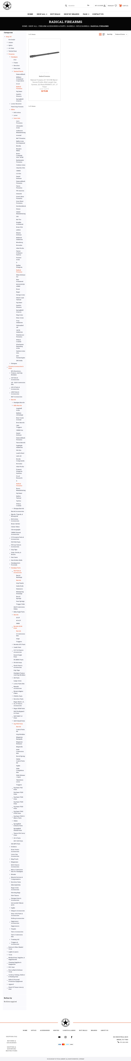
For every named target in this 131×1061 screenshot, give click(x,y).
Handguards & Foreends (15, 564)
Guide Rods (19, 586)
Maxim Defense (19, 234)
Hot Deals (55, 14)
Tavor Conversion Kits (17, 935)
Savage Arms (20, 295)
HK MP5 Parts (15, 844)
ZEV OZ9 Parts (18, 841)
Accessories (45, 1030)
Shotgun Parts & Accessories (16, 899)
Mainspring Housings (20, 592)
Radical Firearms (19, 87)
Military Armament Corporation (20, 79)
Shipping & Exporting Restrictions (11, 1049)
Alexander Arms (19, 127)
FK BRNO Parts (18, 660)
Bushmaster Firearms (20, 161)
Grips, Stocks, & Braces (16, 553)
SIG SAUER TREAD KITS (17, 904)
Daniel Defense (19, 177)
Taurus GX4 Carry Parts (19, 834)
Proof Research (19, 477)
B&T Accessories (16, 397)
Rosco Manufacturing (20, 489)
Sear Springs (20, 601)
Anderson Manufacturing (20, 131)
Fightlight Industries (19, 446)
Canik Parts (17, 647)
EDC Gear (11, 967)
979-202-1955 (124, 1042)
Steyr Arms (20, 318)
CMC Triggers (19, 426)
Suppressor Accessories (15, 922)
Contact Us (97, 14)
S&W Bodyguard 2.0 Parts (19, 712)
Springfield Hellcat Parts (18, 829)
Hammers (19, 589)
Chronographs (15, 529)
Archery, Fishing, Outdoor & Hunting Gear (16, 976)
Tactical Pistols (18, 71)
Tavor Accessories (17, 932)
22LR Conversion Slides (19, 608)
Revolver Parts (18, 699)
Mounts (13, 874)
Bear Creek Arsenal (20, 419)
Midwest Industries (19, 238)
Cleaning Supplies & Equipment (14, 963)
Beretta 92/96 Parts (18, 627)
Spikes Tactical (18, 497)
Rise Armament (19, 280)
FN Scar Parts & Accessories (16, 546)
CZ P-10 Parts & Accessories (18, 651)
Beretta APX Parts (19, 644)
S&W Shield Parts (19, 721)
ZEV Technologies (20, 357)
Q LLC (18, 84)
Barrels (13, 400)
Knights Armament (19, 223)
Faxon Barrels (20, 442)
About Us (104, 1030)
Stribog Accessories (17, 918)
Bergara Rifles (18, 150)
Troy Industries (19, 321)
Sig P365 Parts (18, 724)
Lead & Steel (20, 453)
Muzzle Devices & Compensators (17, 878)
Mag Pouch (14, 859)
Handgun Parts (16, 568)
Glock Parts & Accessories (18, 666)
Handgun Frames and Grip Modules (19, 674)
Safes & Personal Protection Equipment (15, 980)
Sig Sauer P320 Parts (18, 807)
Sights (18, 766)
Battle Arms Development (20, 142)
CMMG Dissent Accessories (16, 533)
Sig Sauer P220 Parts (18, 793)
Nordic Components (20, 460)
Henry (18, 209)
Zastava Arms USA (20, 352)
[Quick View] (56, 43)
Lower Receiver (16, 104)
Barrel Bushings (19, 576)
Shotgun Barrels (19, 508)
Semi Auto (17, 68)
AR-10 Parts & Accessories (15, 388)
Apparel (11, 984)
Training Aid (15, 939)
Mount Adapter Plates (18, 692)
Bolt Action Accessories (15, 520)
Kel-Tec (18, 219)
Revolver (17, 65)
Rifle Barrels (18, 405)
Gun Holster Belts (16, 560)
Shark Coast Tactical (20, 298)
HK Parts (16, 678)
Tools (10, 955)
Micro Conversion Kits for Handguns (17, 870)
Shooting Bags (15, 892)
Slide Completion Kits (20, 770)
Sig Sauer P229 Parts (18, 803)
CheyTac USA (20, 168)
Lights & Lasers (13, 952)
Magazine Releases (19, 743)
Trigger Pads (20, 604)
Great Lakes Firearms (20, 197)
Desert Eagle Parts (18, 656)
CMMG (18, 171)
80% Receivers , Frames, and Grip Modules (16, 373)
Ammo (10, 42)
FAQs (85, 14)
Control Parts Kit (20, 730)
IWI (17, 216)
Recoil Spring (20, 756)
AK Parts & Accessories (15, 379)
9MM (18, 623)
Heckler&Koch (20, 206)
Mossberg (19, 242)
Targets (13, 929)
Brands (94, 1030)
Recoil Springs (18, 597)
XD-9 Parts (17, 838)
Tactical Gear (12, 51)
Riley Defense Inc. (20, 276)
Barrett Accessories (17, 511)
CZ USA (18, 173)
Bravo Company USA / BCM (19, 155)
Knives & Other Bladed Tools (15, 948)
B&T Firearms (20, 138)
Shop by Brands (71, 14)
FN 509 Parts (18, 662)
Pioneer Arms (18, 258)
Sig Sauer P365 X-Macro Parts (19, 817)
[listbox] (121, 34)
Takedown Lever (19, 781)
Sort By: (110, 34)
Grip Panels (20, 583)
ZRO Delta (19, 360)
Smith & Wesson (18, 95)
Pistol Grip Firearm (17, 107)
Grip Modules (20, 734)
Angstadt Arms (19, 409)
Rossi (18, 289)
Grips (18, 639)
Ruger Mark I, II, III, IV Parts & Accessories (19, 703)
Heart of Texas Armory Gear (16, 988)
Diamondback (20, 74)
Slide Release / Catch (20, 776)
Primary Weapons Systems (19, 471)
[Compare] (56, 53)
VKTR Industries (19, 331)
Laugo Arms (17, 681)
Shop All (41, 14)
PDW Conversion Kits (20, 751)
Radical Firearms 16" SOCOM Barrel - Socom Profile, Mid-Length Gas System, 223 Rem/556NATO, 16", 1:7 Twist (44, 83)
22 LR (18, 617)
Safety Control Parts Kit (20, 761)
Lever (16, 115)
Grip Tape (14, 549)
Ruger (18, 292)
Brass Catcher (15, 524)
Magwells (19, 747)
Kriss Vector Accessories (15, 850)
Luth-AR (18, 456)
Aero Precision (19, 122)
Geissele (19, 194)
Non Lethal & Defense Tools (15, 971)
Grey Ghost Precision (19, 202)
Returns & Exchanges (11, 1042)
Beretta (18, 146)
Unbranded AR (19, 326)
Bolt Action (17, 112)
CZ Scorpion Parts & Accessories (17, 538)
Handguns (14, 57)
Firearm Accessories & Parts (15, 367)
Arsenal (18, 135)
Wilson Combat (18, 340)
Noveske (19, 245)
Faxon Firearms (19, 187)
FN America (20, 191)
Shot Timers (15, 895)
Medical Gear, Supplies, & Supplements (16, 958)
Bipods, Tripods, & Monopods (17, 515)
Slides (16, 821)
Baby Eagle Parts (19, 612)
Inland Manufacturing (20, 213)
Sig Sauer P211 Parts (18, 788)
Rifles (13, 109)
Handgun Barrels (19, 402)
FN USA (18, 450)
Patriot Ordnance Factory (19, 253)
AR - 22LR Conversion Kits (18, 383)
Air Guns (11, 48)
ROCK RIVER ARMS (20, 285)
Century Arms (20, 165)
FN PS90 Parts (15, 542)
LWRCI (18, 230)
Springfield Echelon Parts (18, 825)
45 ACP (18, 620)
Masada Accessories (18, 687)
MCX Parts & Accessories (15, 866)
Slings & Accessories (18, 911)
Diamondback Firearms (20, 182)
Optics (10, 45)
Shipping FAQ (11, 1036)
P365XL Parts (18, 696)
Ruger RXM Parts (19, 708)
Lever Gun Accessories (15, 855)
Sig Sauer (19, 91)
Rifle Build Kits (16, 885)
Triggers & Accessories (15, 943)
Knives (56, 1030)
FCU (15, 60)
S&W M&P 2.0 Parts (18, 717)
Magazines (14, 862)
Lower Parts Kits (19, 684)
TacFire (18, 501)
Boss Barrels (20, 422)
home (25, 1030)
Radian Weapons (19, 266)
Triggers (19, 641)
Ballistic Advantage (19, 414)
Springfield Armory (19, 100)
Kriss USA (19, 227)
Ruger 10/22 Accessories (15, 889)
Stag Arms (19, 315)
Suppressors (15, 926)
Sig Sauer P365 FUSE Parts (18, 812)
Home (30, 14)
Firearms (11, 54)
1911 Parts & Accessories (18, 571)
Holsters (14, 847)
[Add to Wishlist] (56, 48)
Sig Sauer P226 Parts (18, 798)
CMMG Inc (19, 430)
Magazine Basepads (19, 738)
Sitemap (81, 1059)
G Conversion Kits (20, 635)
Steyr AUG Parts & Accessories (17, 914)
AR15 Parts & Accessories (15, 393)
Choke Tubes (15, 527)
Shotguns (14, 363)
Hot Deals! (11, 39)
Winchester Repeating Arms (20, 346)
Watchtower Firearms (20, 336)
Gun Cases (14, 557)
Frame (16, 63)
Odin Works (20, 248)
